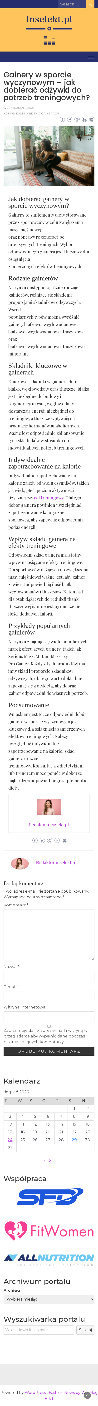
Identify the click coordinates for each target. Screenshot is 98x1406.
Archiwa (12, 1290)
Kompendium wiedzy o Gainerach (31, 113)
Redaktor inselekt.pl (56, 862)
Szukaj (85, 1330)
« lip (47, 1160)
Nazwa (11, 967)
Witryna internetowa (24, 1007)
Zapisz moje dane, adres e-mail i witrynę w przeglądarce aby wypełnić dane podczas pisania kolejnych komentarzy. (45, 1036)
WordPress (35, 1392)
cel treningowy (49, 498)
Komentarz (16, 905)
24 (10, 1140)
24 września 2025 (20, 107)
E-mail (11, 987)
